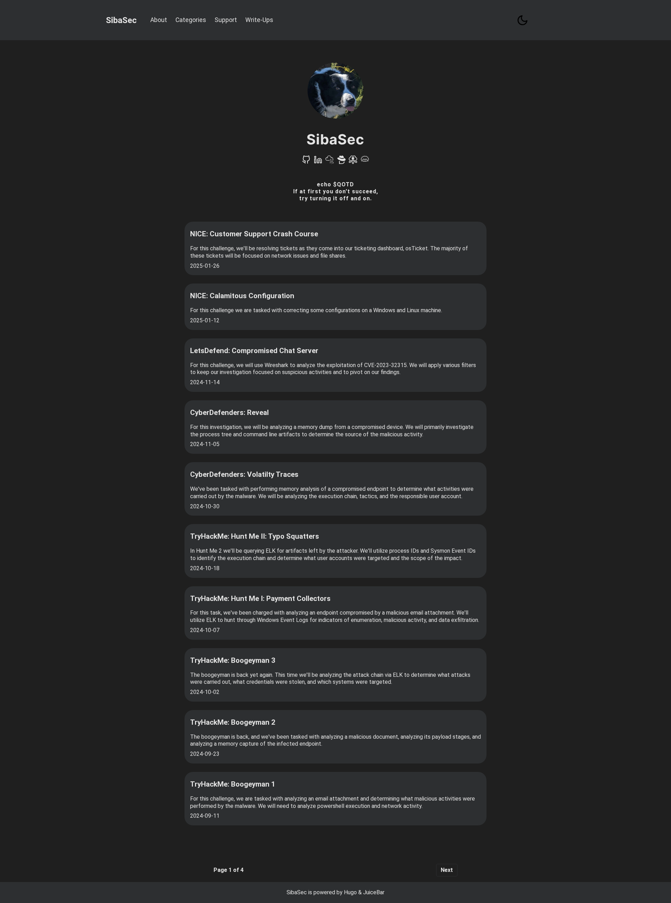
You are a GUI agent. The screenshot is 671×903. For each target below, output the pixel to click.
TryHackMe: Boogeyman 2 (232, 722)
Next (447, 870)
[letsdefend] (365, 162)
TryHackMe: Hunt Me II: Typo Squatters (254, 536)
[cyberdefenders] (341, 162)
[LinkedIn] (318, 162)
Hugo (350, 892)
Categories (190, 19)
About (158, 19)
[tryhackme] (330, 162)
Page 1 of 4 (229, 870)
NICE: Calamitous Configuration (242, 296)
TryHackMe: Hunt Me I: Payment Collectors (260, 598)
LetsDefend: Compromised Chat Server (254, 350)
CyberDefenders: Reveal (229, 412)
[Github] (306, 162)
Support (226, 19)
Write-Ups (259, 19)
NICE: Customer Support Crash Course (254, 234)
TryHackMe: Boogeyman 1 (232, 784)
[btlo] (353, 162)
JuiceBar (373, 892)
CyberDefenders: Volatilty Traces (244, 474)
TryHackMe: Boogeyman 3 (232, 660)
